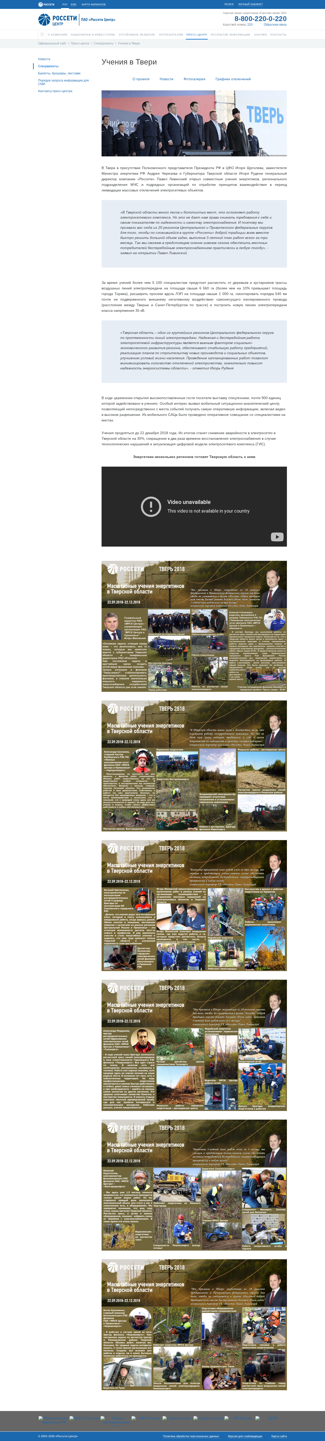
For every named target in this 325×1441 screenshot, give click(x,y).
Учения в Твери (129, 43)
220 (250, 24)
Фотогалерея (194, 79)
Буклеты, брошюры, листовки (59, 73)
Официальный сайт (52, 43)
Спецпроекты (103, 43)
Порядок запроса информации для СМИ (63, 82)
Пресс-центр (80, 43)
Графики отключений (233, 79)
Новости (44, 59)
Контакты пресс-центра (55, 91)
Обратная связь (275, 24)
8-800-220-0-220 (261, 19)
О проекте (141, 79)
